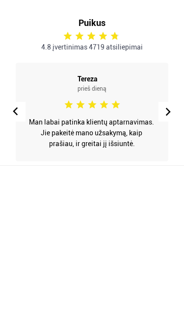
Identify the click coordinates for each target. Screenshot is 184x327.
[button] (168, 112)
